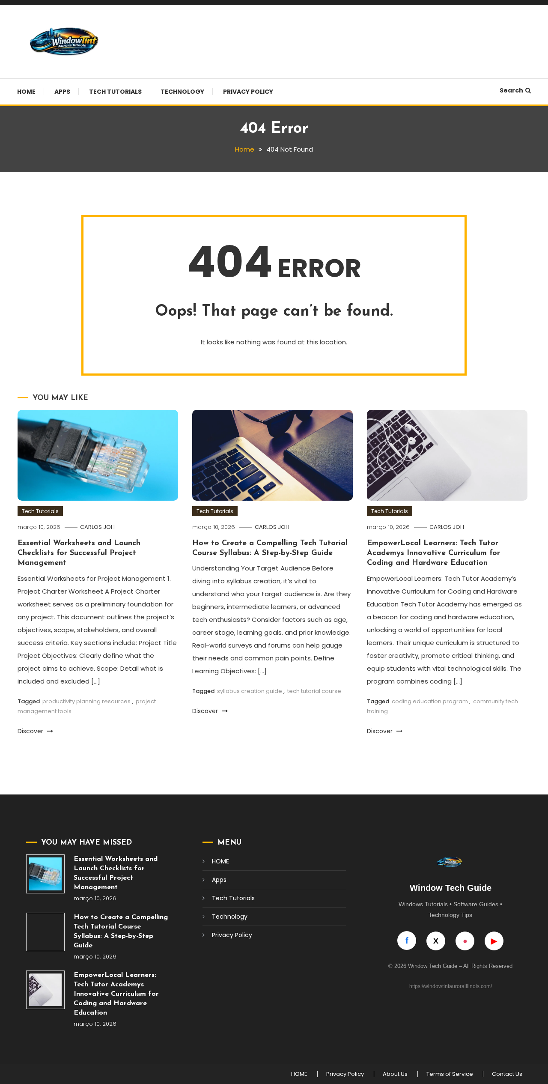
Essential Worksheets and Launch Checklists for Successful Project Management (79, 553)
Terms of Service (449, 1074)
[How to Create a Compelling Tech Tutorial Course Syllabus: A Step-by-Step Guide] (45, 932)
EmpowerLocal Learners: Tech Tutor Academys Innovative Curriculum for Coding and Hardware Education (433, 553)
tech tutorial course (314, 691)
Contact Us (507, 1074)
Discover (31, 731)
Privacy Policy (248, 91)
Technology (182, 91)
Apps (62, 91)
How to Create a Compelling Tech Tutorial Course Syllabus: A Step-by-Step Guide (121, 931)
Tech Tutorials (115, 91)
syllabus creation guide (249, 691)
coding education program (430, 701)
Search (511, 90)
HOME (26, 91)
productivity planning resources (86, 701)
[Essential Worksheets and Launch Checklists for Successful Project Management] (45, 873)
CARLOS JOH (97, 527)
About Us (395, 1074)
